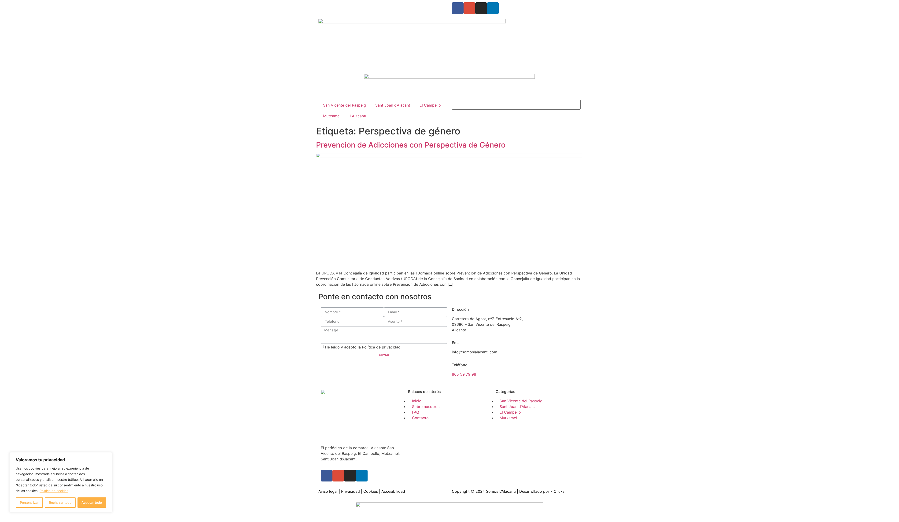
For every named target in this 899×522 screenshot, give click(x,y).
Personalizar (29, 502)
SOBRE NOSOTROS (335, 5)
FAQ (359, 5)
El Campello (430, 105)
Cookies (370, 491)
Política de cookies (54, 491)
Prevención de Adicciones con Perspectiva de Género (410, 144)
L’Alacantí (358, 116)
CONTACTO (376, 5)
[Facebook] (458, 8)
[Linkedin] (493, 8)
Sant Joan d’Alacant (392, 105)
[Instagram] (481, 8)
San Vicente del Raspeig (344, 105)
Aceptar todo (91, 502)
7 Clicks (557, 491)
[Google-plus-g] (469, 8)
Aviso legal (328, 491)
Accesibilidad (393, 491)
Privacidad (350, 491)
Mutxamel (331, 116)
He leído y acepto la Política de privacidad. (363, 346)
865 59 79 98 (464, 374)
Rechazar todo (60, 502)
